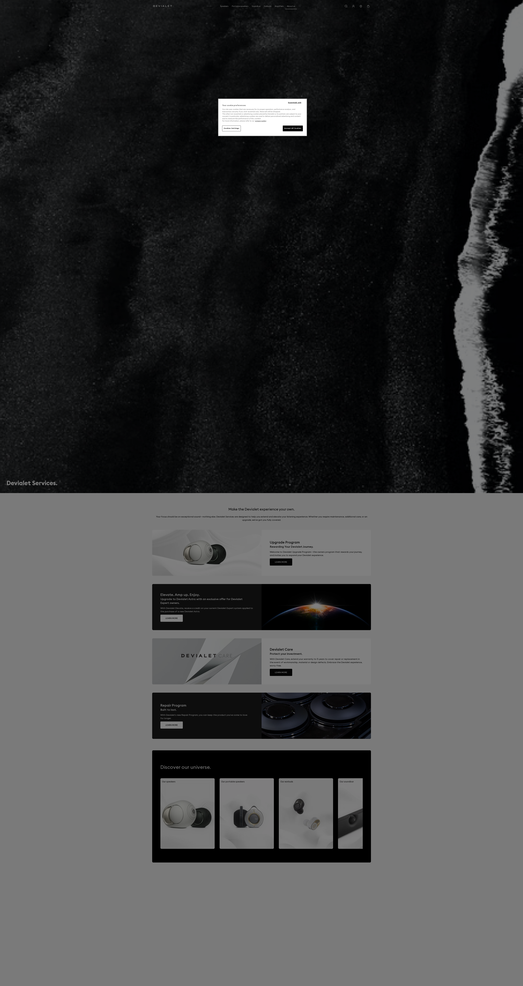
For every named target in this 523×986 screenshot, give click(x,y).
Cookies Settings (231, 128)
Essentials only (294, 103)
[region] (262, 117)
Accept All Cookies (292, 128)
